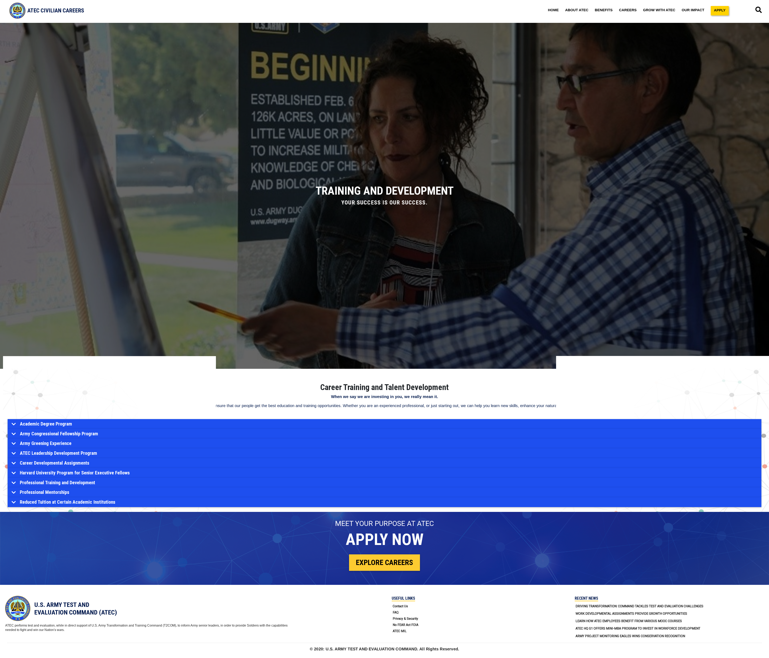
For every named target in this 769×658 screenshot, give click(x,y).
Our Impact (693, 10)
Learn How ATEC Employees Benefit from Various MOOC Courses (629, 621)
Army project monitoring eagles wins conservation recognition (630, 636)
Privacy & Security (405, 619)
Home (553, 10)
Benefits (604, 10)
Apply (720, 10)
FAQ (396, 612)
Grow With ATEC (659, 10)
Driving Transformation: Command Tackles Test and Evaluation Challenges (639, 606)
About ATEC (576, 10)
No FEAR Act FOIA (405, 625)
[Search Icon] (758, 10)
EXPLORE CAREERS (384, 562)
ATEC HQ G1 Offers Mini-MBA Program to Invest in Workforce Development (638, 628)
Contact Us (400, 606)
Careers (628, 10)
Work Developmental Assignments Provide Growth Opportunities (631, 614)
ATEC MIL (400, 631)
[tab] (384, 424)
